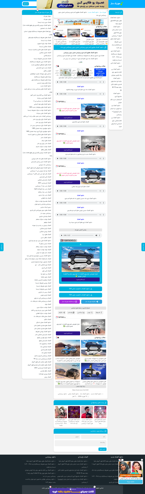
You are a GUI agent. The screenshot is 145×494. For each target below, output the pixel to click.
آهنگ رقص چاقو (46, 150)
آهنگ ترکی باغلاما (46, 277)
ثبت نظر (102, 449)
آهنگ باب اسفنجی (45, 28)
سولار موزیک (47, 16)
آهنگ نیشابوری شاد (45, 344)
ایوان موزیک (47, 19)
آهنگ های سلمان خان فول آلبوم (41, 362)
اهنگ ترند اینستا (46, 40)
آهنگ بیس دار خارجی (44, 292)
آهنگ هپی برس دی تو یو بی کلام (41, 310)
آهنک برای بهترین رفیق (44, 338)
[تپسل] (58, 20)
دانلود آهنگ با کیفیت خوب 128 (79, 295)
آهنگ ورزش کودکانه (45, 374)
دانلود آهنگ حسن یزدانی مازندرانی (41, 162)
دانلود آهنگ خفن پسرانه (43, 113)
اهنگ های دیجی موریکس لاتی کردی (40, 210)
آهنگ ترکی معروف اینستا (43, 286)
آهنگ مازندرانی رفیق (45, 341)
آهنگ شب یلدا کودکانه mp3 (42, 189)
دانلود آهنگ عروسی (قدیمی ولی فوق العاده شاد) (37, 25)
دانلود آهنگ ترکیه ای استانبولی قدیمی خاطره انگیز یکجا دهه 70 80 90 (116, 84)
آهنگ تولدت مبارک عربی (44, 307)
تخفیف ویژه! (130, 482)
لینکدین (79, 312)
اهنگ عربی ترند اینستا (44, 22)
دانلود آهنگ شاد (84, 394)
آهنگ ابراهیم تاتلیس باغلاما (43, 280)
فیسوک (98, 312)
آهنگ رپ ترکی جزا (46, 274)
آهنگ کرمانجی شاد (45, 347)
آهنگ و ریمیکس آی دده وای (42, 298)
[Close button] (142, 460)
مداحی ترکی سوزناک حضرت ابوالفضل (40, 74)
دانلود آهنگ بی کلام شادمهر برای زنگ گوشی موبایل (116, 72)
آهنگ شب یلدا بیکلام (44, 192)
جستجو (26, 4)
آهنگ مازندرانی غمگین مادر (43, 335)
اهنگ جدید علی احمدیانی (43, 68)
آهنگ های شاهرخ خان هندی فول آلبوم (39, 365)
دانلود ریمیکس (62, 394)
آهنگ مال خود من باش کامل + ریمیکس (39, 174)
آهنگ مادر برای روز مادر (44, 144)
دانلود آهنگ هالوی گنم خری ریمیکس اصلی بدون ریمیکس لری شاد (82, 47)
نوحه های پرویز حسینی (44, 83)
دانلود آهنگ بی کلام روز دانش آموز (40, 95)
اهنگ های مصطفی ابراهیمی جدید (41, 65)
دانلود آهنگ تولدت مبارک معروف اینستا (39, 110)
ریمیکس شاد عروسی (45, 165)
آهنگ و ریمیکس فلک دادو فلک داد (40, 301)
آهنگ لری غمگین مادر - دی (43, 265)
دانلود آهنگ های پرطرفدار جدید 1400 (40, 107)
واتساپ (70, 312)
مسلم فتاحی (47, 56)
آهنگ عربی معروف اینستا (43, 289)
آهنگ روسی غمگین (45, 232)
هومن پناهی (47, 71)
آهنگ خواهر (47, 222)
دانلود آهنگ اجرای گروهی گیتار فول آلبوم (39, 168)
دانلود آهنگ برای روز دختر (43, 122)
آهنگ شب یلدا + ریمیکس (43, 186)
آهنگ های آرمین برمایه (44, 98)
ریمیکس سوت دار (45, 213)
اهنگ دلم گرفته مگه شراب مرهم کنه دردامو (38, 259)
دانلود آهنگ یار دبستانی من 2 (42, 101)
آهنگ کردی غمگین (45, 228)
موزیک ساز (103, 12)
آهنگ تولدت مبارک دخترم (43, 147)
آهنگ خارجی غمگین (45, 53)
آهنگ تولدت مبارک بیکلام (43, 247)
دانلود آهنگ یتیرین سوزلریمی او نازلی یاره (39, 256)
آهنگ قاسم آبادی (46, 350)
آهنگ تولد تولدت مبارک (44, 250)
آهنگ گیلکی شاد (46, 353)
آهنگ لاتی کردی (46, 268)
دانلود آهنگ (80, 87)
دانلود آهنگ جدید (93, 12)
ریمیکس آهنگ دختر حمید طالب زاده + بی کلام (37, 116)
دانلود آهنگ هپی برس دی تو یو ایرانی (40, 241)
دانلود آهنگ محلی (73, 394)
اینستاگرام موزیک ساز (68, 302)
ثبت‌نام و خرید (68, 118)
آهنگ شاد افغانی (46, 198)
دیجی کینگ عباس (45, 207)
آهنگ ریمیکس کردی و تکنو (43, 356)
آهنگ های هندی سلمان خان (42, 328)
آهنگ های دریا (46, 234)
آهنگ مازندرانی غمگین (44, 180)
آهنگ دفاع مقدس (45, 371)
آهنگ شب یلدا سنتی (45, 195)
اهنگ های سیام (46, 141)
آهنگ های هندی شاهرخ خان (42, 325)
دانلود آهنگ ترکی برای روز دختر (42, 119)
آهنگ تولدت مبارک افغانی (43, 313)
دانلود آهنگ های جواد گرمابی (42, 104)
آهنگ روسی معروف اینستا (43, 283)
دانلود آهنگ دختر (46, 138)
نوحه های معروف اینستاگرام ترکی (41, 80)
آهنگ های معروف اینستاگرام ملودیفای (39, 37)
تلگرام (60, 312)
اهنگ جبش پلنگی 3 (45, 244)
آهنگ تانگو (47, 319)
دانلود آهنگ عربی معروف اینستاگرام (40, 62)
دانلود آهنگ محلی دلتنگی (43, 322)
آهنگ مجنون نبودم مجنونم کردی (41, 262)
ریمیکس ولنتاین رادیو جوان (43, 204)
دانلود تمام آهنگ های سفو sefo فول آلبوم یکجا (116, 21)
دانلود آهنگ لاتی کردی (115, 482)
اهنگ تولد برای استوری (44, 43)
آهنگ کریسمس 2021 (44, 183)
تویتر (88, 312)
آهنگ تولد (48, 304)
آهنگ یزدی (47, 377)
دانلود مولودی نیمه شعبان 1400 (41, 128)
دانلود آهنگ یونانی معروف (43, 332)
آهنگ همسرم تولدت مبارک (43, 201)
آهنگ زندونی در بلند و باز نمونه (41, 225)
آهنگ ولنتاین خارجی (45, 216)
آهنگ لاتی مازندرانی (45, 177)
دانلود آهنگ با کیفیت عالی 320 (79, 289)
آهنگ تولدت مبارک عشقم (43, 219)
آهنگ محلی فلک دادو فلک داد (42, 316)
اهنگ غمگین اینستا (45, 47)
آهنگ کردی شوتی (46, 295)
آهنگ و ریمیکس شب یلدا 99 (42, 359)
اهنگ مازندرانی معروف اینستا (42, 59)
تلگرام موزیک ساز (90, 302)
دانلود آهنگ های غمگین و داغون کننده (39, 134)
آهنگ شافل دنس (46, 238)
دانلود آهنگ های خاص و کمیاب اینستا (40, 50)
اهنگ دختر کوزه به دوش (43, 253)
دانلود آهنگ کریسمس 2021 (42, 368)
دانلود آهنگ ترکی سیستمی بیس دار (40, 125)
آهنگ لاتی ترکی (46, 271)
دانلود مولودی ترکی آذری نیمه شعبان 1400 (38, 131)
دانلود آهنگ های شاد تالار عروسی (41, 159)
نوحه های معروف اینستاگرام (42, 77)
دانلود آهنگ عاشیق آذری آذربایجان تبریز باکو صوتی (72, 476)
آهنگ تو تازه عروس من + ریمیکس (40, 171)
